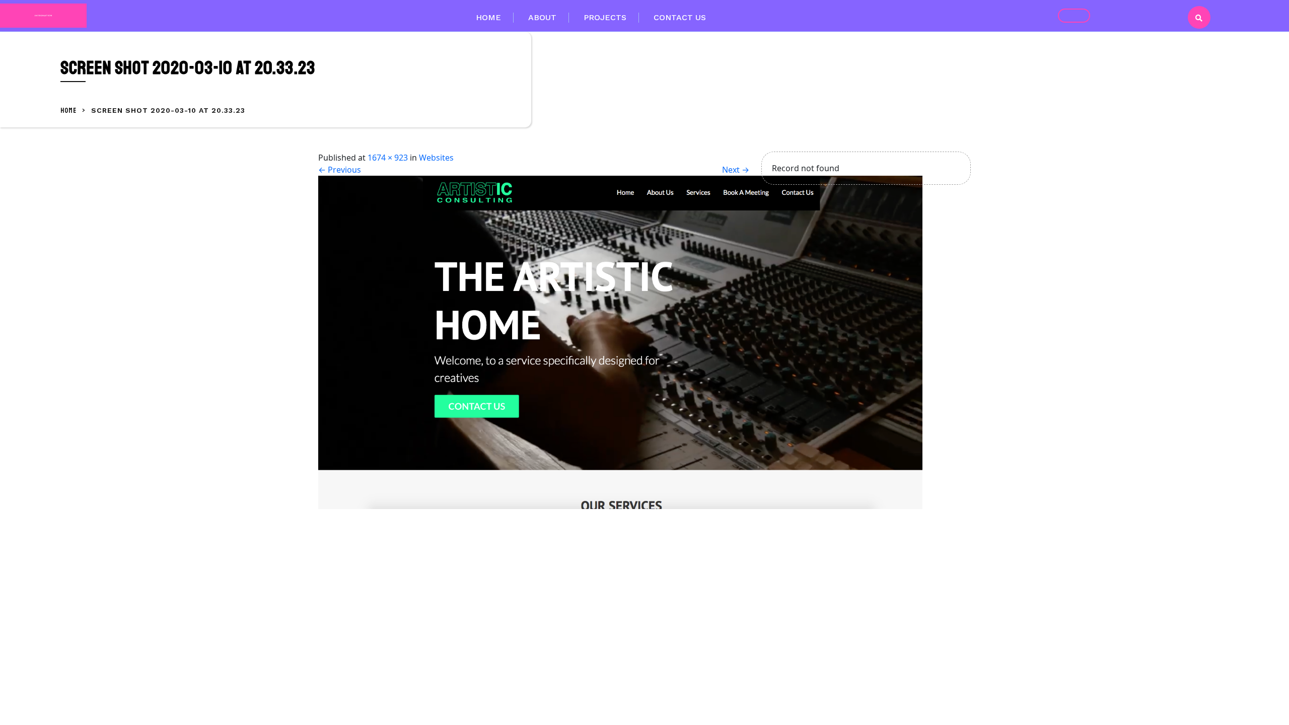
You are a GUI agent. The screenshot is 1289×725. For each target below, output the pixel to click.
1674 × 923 (388, 157)
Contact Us (680, 17)
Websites (436, 157)
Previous (339, 169)
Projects (605, 17)
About (542, 17)
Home (488, 17)
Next (735, 169)
